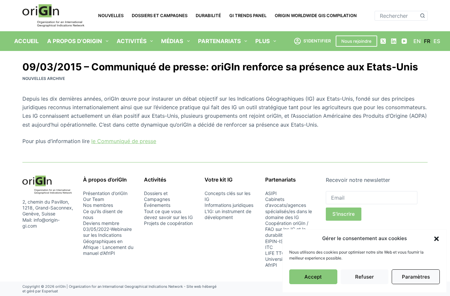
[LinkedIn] (393, 41)
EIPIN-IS (274, 241)
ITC (269, 247)
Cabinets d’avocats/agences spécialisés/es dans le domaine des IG (288, 208)
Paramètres (416, 277)
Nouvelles (111, 15)
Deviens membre (101, 223)
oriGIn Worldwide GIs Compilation (316, 15)
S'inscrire (343, 214)
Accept (313, 277)
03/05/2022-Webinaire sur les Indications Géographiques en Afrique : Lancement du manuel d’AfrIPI (108, 241)
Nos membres (98, 205)
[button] (436, 238)
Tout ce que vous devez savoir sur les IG (168, 214)
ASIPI (271, 193)
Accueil (26, 41)
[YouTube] (404, 41)
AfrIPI (271, 265)
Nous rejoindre (356, 41)
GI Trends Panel (248, 15)
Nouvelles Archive (43, 78)
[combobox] (396, 16)
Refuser (364, 277)
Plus (262, 41)
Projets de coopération (168, 223)
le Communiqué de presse (123, 141)
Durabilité (208, 15)
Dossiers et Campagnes (159, 15)
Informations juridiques (229, 205)
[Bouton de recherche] (422, 15)
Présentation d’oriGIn (105, 193)
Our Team (93, 199)
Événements (157, 205)
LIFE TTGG (276, 253)
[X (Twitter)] (383, 41)
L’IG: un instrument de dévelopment (228, 214)
